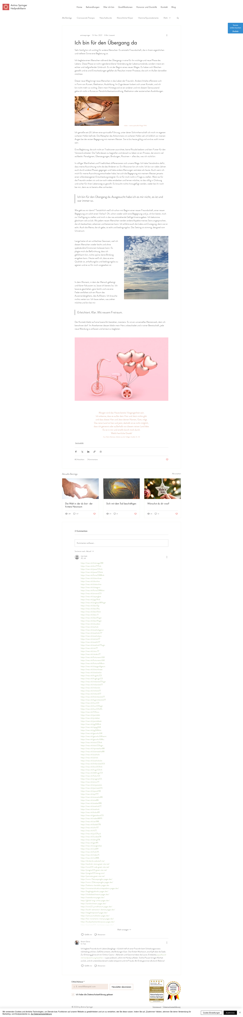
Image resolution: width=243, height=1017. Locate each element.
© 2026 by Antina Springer (82, 1006)
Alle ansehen (176, 473)
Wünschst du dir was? (158, 503)
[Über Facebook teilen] (76, 451)
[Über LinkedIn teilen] (88, 451)
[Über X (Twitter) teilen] (82, 451)
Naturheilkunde (106, 17)
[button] (178, 18)
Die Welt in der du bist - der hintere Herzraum (79, 505)
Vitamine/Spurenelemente (148, 17)
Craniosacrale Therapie (86, 17)
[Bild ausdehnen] (146, 267)
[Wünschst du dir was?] (162, 488)
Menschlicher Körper (125, 17)
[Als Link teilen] (94, 451)
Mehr (166, 17)
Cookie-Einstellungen (211, 1012)
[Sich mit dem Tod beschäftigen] (121, 488)
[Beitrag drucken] (100, 451)
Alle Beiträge (67, 17)
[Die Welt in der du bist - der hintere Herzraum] (80, 488)
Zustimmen (230, 1012)
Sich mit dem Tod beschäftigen (121, 503)
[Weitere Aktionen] (166, 35)
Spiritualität (79, 443)
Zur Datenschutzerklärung (41, 1014)
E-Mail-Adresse (78, 982)
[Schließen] (239, 1012)
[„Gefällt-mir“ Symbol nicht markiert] (82, 934)
